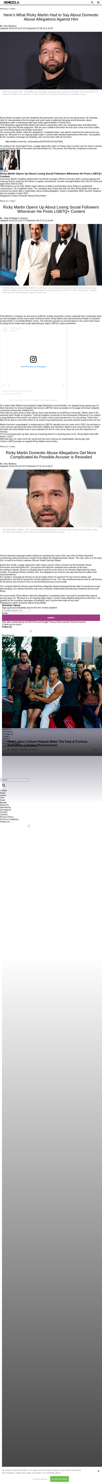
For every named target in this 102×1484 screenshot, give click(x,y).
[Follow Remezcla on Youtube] (25, 629)
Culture (12, 9)
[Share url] (3, 114)
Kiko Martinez (10, 26)
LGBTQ (11, 441)
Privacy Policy (55, 622)
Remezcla (4, 9)
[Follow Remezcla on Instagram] (18, 629)
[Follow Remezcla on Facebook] (5, 629)
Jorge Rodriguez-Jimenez (16, 218)
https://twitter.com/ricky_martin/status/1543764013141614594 (34, 141)
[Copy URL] (6, 108)
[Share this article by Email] (23, 100)
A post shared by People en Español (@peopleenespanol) (33, 400)
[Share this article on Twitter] (16, 100)
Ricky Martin (6, 118)
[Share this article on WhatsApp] (3, 100)
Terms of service (78, 622)
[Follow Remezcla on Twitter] (11, 629)
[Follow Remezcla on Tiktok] (31, 629)
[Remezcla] (11, 2)
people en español (24, 441)
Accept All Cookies (59, 1479)
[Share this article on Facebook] (10, 100)
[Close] (98, 1471)
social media (51, 441)
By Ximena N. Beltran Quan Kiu (23, 749)
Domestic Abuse (26, 196)
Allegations (5, 196)
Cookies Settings (40, 1479)
